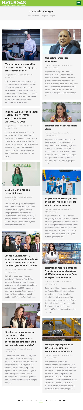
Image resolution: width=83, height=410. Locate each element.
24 (51, 401)
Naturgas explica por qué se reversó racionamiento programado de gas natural (59, 347)
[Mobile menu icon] (79, 3)
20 (31, 401)
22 (41, 401)
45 (60, 401)
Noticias (13, 75)
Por (25, 75)
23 (46, 401)
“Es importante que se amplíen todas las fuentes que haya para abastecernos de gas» (21, 67)
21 (36, 401)
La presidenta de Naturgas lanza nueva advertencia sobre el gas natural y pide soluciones (61, 201)
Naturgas (8, 75)
